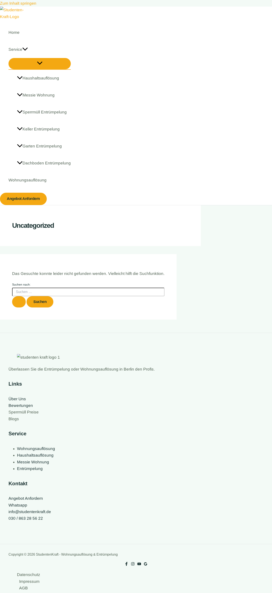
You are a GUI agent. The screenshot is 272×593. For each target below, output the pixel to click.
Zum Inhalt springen (18, 3)
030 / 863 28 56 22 (25, 518)
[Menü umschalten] (39, 63)
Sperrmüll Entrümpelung (45, 112)
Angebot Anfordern (25, 498)
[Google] (145, 564)
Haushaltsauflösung (41, 78)
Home (14, 32)
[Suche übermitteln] (19, 301)
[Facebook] (126, 564)
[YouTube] (139, 564)
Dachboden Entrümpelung (47, 163)
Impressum (29, 581)
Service (15, 49)
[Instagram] (133, 564)
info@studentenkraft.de (29, 511)
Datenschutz (28, 574)
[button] (25, 49)
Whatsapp (17, 505)
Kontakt (17, 483)
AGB (23, 588)
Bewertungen (20, 405)
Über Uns (17, 399)
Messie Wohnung (39, 95)
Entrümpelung (30, 468)
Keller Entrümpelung (41, 129)
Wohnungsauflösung (27, 180)
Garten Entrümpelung (42, 146)
